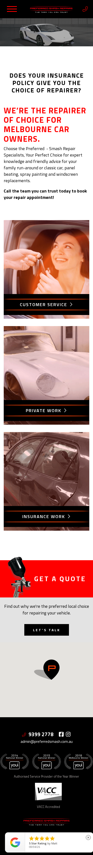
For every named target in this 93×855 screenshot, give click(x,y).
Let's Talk (46, 629)
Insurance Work (44, 516)
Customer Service (44, 304)
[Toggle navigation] (12, 9)
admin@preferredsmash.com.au (47, 741)
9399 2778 (42, 734)
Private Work (44, 410)
